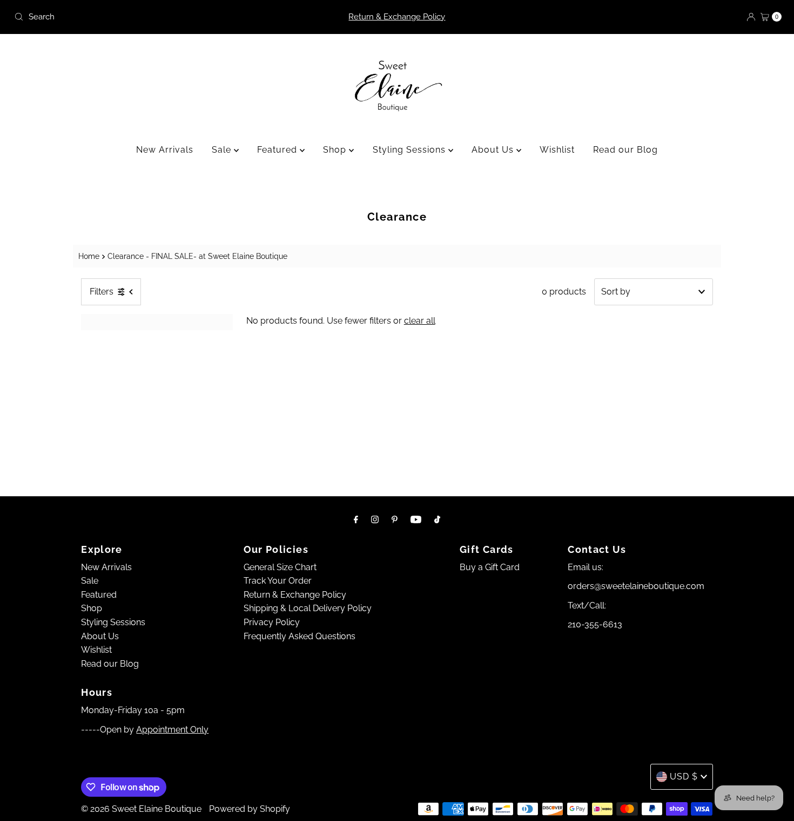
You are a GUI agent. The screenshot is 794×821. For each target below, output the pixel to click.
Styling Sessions (410, 150)
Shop (336, 150)
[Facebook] (356, 519)
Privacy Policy (272, 622)
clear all (419, 321)
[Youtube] (416, 519)
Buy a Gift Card (490, 567)
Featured (278, 150)
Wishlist (557, 150)
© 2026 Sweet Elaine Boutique (141, 809)
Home (88, 256)
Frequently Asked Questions (299, 636)
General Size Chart (280, 567)
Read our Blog (625, 150)
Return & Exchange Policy (396, 17)
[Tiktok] (437, 519)
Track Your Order (278, 581)
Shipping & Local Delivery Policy (308, 608)
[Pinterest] (395, 519)
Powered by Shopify (249, 809)
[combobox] (136, 17)
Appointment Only (172, 729)
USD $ (684, 776)
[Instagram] (375, 519)
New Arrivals (164, 150)
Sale (223, 150)
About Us (494, 150)
